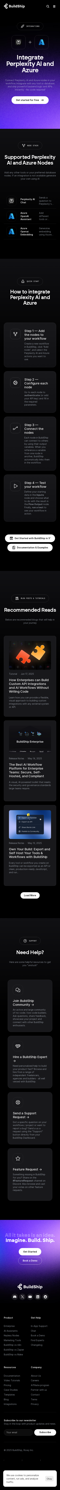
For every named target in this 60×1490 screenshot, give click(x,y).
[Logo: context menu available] (15, 6)
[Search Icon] (48, 6)
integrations (33, 26)
